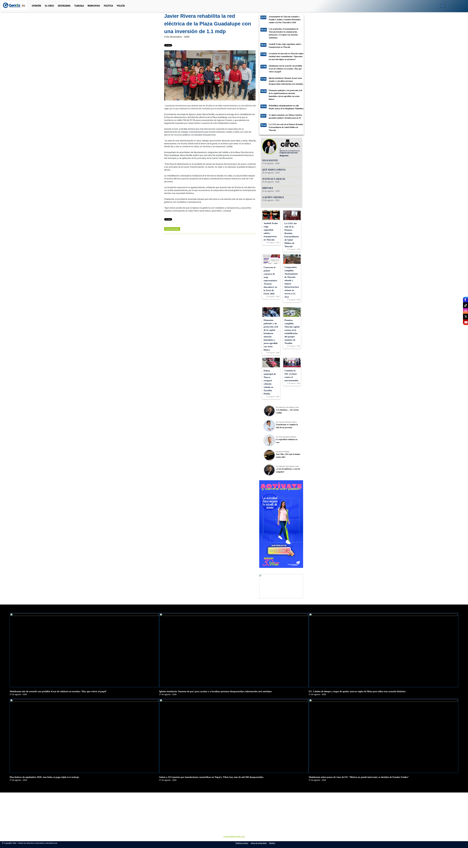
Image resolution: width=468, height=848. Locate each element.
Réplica (272, 843)
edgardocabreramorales (289, 153)
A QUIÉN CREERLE (273, 197)
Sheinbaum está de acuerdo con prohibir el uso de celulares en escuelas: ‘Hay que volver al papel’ (58, 691)
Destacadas (64, 5)
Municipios (94, 5)
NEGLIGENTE (270, 160)
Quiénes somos (241, 843)
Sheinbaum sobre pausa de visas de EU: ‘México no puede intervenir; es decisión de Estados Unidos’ (359, 777)
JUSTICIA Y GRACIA (273, 179)
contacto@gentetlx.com (234, 836)
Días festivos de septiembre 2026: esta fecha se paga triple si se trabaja (44, 777)
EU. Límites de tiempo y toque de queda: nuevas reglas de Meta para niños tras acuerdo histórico (357, 691)
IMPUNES (267, 188)
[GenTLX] (234, 806)
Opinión (36, 5)
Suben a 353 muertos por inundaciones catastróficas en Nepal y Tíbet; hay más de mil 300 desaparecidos (211, 777)
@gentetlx (284, 156)
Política (108, 5)
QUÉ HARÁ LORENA (274, 169)
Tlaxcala (79, 5)
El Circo (49, 5)
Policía (121, 5)
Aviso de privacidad (259, 843)
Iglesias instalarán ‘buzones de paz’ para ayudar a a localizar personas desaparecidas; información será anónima (215, 691)
